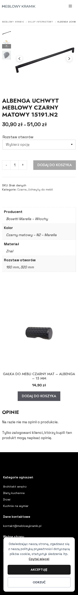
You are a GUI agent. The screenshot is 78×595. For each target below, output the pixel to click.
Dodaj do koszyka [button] (39, 395)
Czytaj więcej (39, 559)
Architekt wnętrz (15, 486)
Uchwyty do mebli (40, 189)
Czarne (22, 189)
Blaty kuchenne (14, 493)
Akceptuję (39, 569)
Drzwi (6, 499)
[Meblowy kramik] (18, 6)
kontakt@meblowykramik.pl (22, 526)
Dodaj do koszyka (54, 164)
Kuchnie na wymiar (15, 506)
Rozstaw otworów (17, 137)
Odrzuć (39, 582)
